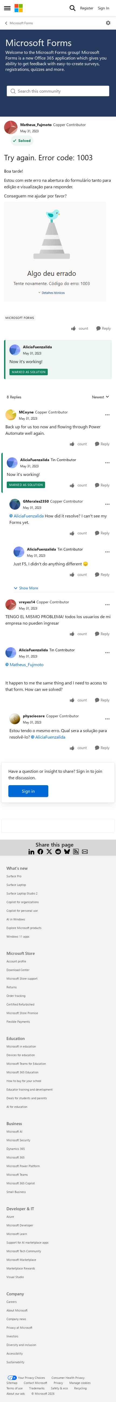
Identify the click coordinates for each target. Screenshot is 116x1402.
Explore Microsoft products (24, 928)
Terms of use (14, 1388)
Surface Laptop (16, 885)
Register (86, 8)
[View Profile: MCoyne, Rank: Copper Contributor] (10, 414)
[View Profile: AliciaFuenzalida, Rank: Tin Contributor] (12, 462)
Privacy (58, 1383)
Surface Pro (13, 876)
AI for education (16, 1107)
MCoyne (26, 412)
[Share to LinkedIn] (31, 851)
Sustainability (15, 1362)
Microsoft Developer (19, 1225)
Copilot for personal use (22, 911)
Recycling (80, 1388)
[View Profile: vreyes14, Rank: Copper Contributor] (10, 604)
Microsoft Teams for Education (26, 1064)
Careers (11, 1302)
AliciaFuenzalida (37, 346)
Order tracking (15, 996)
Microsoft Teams (17, 1175)
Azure (10, 1217)
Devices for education (20, 1055)
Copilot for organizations (22, 902)
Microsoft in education (21, 1046)
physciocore (34, 715)
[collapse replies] (58, 407)
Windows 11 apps (17, 936)
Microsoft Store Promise (22, 1013)
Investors (12, 1336)
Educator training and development (29, 1089)
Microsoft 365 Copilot (20, 1183)
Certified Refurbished (20, 1004)
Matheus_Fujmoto (36, 124)
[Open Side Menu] (7, 8)
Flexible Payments (18, 1022)
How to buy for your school (23, 1081)
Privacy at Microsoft (19, 1328)
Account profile (16, 961)
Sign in (28, 791)
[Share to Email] (85, 851)
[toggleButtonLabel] (108, 23)
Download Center (17, 970)
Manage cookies (80, 1383)
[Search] (72, 8)
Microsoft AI (14, 1131)
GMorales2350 (36, 501)
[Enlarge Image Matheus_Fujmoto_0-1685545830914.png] (55, 252)
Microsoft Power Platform (23, 1166)
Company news (16, 1319)
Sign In (103, 8)
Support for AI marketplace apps (27, 1242)
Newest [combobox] (100, 397)
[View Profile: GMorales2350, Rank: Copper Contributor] (14, 504)
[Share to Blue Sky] (67, 851)
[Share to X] (49, 851)
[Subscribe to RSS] (76, 851)
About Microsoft (17, 1310)
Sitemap (11, 1383)
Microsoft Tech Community (23, 1251)
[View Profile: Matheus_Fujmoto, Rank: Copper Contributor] (11, 127)
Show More (28, 587)
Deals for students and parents (26, 1098)
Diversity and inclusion (21, 1345)
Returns (11, 987)
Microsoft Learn (16, 1234)
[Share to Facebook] (40, 851)
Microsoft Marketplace (21, 1260)
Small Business (16, 1192)
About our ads (15, 1393)
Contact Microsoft (35, 1383)
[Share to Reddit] (58, 851)
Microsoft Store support (21, 978)
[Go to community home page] (19, 8)
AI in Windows (15, 919)
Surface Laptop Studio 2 (21, 893)
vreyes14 (27, 601)
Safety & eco (59, 1388)
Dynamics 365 (15, 1149)
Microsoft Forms (21, 23)
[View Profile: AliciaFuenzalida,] (14, 350)
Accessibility (14, 1353)
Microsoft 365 (15, 1157)
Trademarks (37, 1388)
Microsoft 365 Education (22, 1072)
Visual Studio (15, 1277)
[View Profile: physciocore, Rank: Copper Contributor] (14, 719)
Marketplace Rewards (20, 1268)
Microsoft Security (18, 1140)
